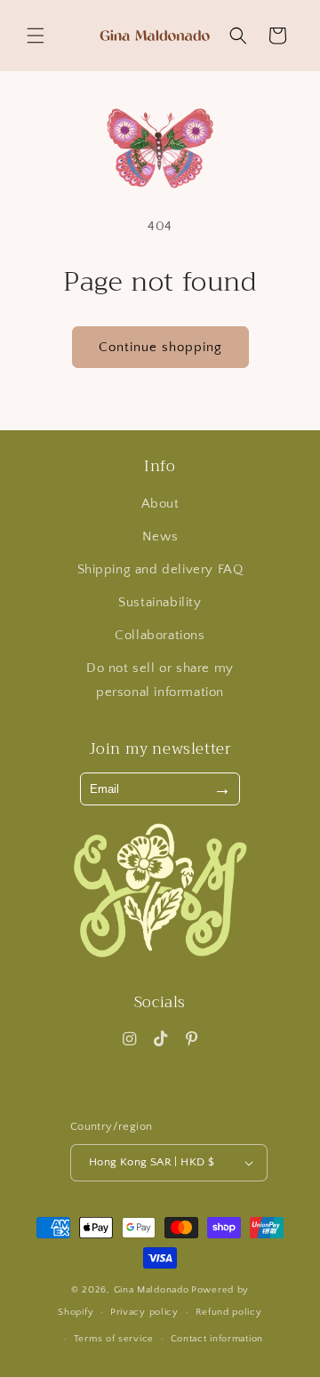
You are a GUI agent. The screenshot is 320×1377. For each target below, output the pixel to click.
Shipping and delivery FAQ (160, 569)
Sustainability (159, 602)
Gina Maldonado (151, 1290)
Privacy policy (144, 1312)
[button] (35, 35)
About (160, 503)
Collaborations (159, 635)
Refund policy (229, 1312)
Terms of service (114, 1338)
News (160, 536)
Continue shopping (160, 347)
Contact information (217, 1338)
